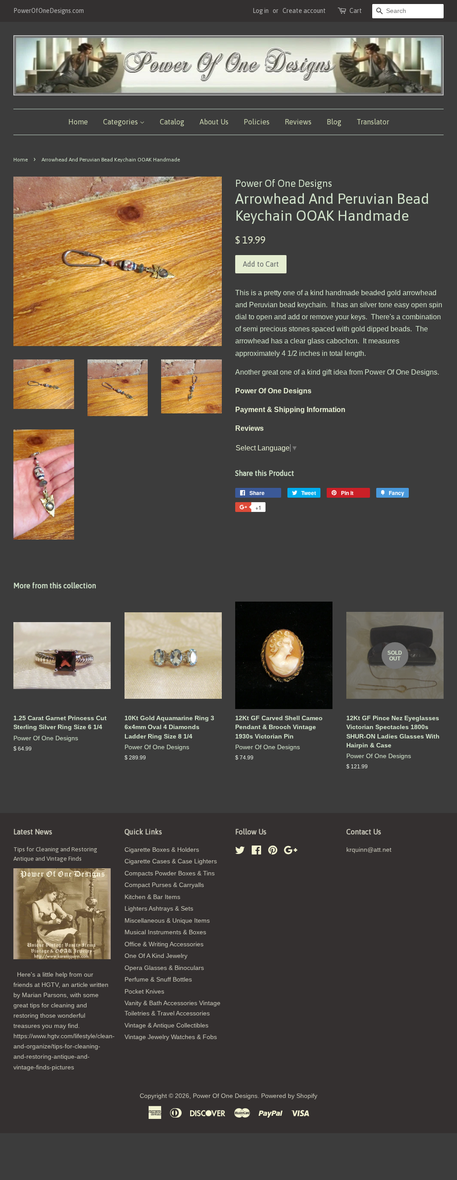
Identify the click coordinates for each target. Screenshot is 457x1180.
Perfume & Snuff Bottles (158, 979)
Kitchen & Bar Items (152, 897)
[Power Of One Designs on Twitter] (240, 852)
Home (78, 122)
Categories (121, 122)
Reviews (298, 122)
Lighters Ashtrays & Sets (159, 908)
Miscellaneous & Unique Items (167, 920)
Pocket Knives (144, 991)
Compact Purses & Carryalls (164, 885)
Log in (261, 10)
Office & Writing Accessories (164, 944)
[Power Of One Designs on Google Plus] (290, 852)
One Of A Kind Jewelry (156, 956)
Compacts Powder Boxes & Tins (170, 873)
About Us (213, 122)
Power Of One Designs (225, 1096)
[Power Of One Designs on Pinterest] (273, 852)
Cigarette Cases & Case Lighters (171, 861)
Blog (334, 122)
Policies (257, 122)
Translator (373, 122)
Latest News (32, 832)
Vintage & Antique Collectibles (166, 1025)
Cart (355, 10)
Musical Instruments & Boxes (165, 932)
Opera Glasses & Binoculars (164, 968)
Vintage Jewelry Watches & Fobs (171, 1037)
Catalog (172, 122)
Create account (304, 10)
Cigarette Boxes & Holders (162, 849)
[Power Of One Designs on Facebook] (256, 852)
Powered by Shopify (289, 1096)
